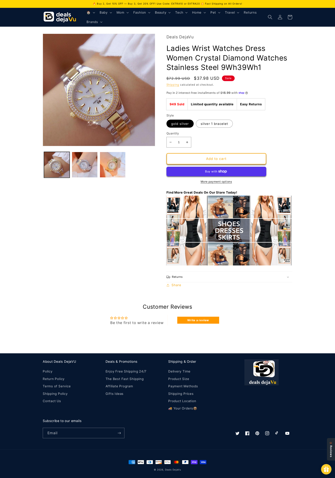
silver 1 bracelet (214, 124)
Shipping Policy (55, 394)
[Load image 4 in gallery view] (112, 165)
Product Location (182, 401)
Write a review (198, 320)
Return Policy (54, 379)
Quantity (172, 133)
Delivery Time (179, 371)
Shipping (172, 84)
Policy (48, 371)
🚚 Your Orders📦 (182, 408)
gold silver (180, 124)
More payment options (216, 181)
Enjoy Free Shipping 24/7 (126, 371)
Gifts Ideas (115, 394)
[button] (90, 12)
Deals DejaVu (173, 469)
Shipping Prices (181, 394)
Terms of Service (57, 386)
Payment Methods (183, 386)
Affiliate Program (119, 386)
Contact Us (52, 401)
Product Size (178, 379)
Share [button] (176, 285)
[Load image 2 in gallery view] (85, 165)
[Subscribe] (119, 433)
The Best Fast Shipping (125, 379)
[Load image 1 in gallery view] (57, 165)
